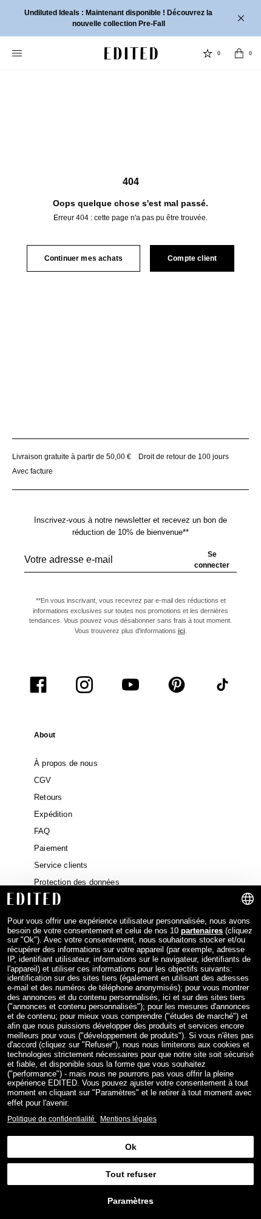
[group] (130, 564)
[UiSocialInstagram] (84, 684)
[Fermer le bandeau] (242, 18)
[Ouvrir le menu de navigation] (18, 53)
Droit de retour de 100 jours (183, 456)
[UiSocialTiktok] (222, 684)
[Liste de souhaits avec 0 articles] (207, 53)
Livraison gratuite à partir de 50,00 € (71, 456)
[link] (44, 737)
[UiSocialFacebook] (38, 684)
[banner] (130, 18)
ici (181, 630)
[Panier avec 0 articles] (239, 53)
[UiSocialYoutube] (130, 684)
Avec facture (32, 471)
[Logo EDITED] (131, 53)
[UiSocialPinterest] (176, 684)
